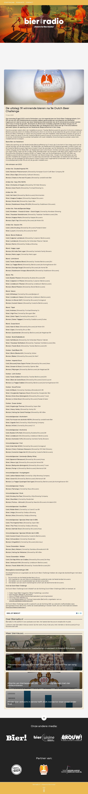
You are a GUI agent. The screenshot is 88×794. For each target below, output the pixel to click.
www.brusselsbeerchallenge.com (20, 601)
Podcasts (20, 2)
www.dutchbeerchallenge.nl (16, 607)
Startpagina (9, 2)
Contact (29, 2)
